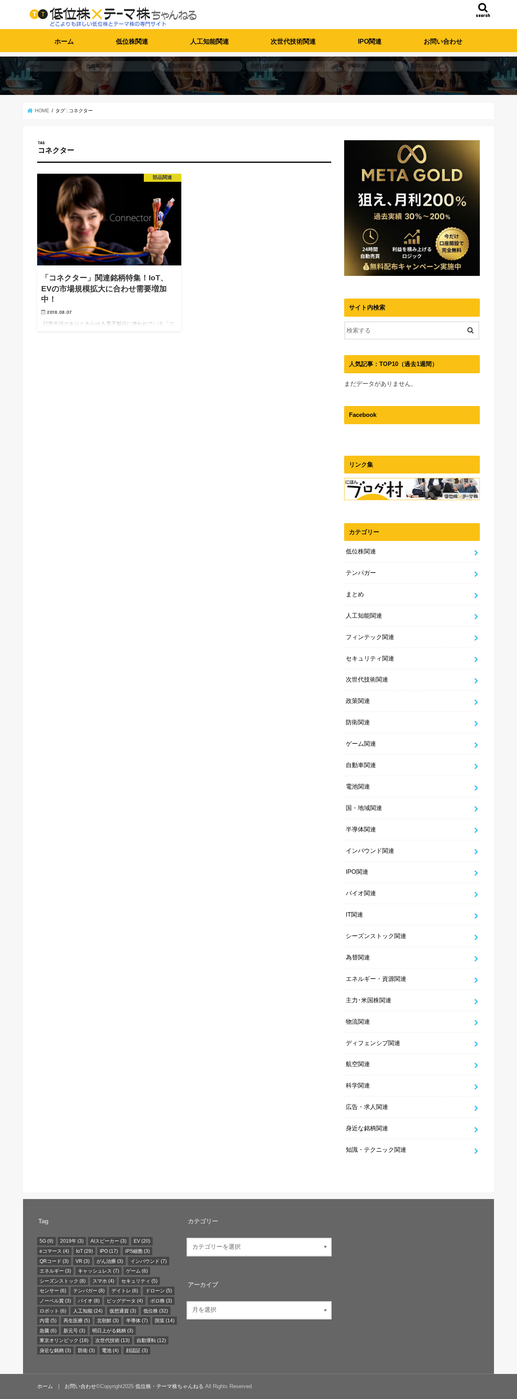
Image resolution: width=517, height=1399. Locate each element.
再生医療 (76, 1320)
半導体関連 (361, 829)
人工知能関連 (209, 41)
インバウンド (148, 1261)
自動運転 (151, 1340)
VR (83, 1261)
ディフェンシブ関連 (373, 1043)
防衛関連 (358, 722)
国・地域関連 (364, 808)
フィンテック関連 (370, 637)
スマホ (103, 1281)
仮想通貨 (122, 1311)
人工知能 (88, 1311)
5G (46, 1241)
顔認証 (137, 1350)
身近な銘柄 (55, 1350)
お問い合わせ (443, 41)
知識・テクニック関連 (376, 1150)
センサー (53, 1291)
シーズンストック (63, 1281)
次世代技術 (112, 1340)
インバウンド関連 (370, 851)
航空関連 (358, 1064)
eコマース (54, 1251)
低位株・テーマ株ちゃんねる (169, 1386)
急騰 (48, 1331)
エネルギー (55, 1271)
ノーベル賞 (55, 1301)
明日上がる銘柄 (112, 1331)
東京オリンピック (64, 1340)
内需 (48, 1320)
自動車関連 (361, 765)
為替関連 (358, 957)
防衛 (86, 1350)
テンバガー (361, 573)
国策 (164, 1320)
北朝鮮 (108, 1320)
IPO (109, 1251)
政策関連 (358, 701)
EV (142, 1241)
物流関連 (358, 1021)
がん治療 (110, 1261)
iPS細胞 (137, 1251)
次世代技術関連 (293, 41)
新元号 (74, 1331)
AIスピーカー (108, 1241)
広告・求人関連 (367, 1107)
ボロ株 (161, 1301)
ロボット (53, 1311)
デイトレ (124, 1291)
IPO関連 (370, 41)
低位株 (155, 1311)
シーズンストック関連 (376, 936)
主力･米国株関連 (368, 1000)
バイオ (89, 1301)
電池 (110, 1350)
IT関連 (354, 914)
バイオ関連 (361, 893)
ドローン (158, 1291)
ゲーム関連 (361, 744)
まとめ (355, 594)
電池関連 (358, 786)
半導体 (137, 1320)
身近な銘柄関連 (367, 1128)
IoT (84, 1251)
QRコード (54, 1261)
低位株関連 (132, 41)
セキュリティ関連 (370, 658)
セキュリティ (139, 1281)
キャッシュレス (98, 1271)
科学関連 (358, 1085)
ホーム (64, 41)
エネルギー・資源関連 (376, 979)
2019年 (72, 1241)
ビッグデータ (125, 1301)
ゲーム (137, 1271)
